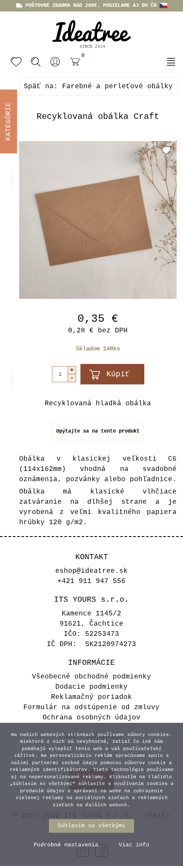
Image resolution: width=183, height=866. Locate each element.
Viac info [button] (134, 845)
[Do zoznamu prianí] (166, 150)
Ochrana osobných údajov (91, 718)
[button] (55, 61)
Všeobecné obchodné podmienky (91, 677)
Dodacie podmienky (91, 687)
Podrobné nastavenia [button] (66, 845)
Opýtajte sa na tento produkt (98, 431)
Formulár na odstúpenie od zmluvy (91, 707)
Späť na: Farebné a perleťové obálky (98, 86)
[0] (72, 62)
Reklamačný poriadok (91, 697)
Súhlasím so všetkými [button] (91, 826)
